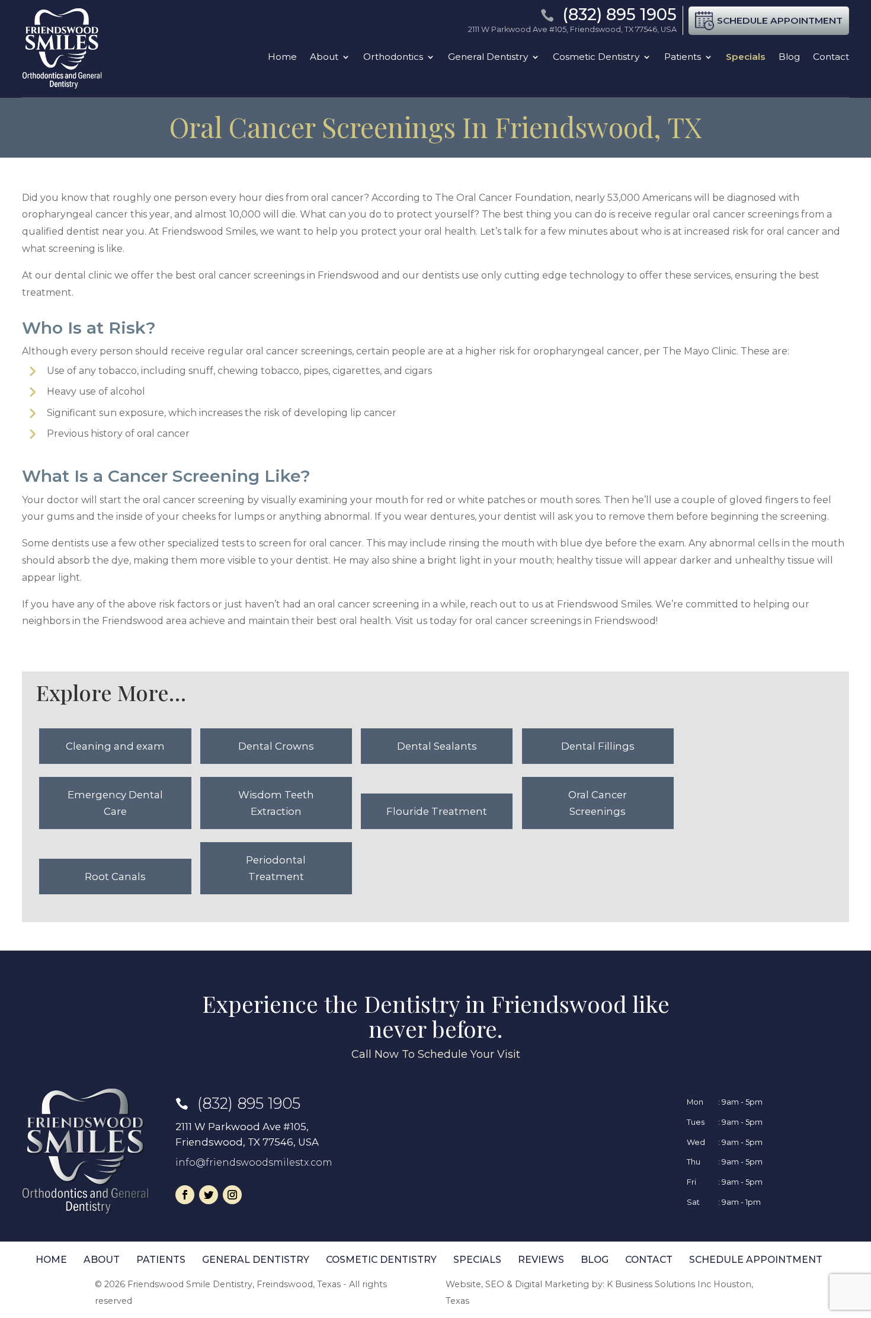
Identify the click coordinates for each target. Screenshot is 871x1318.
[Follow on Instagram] (232, 1194)
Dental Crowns (276, 746)
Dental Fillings (598, 746)
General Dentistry (488, 57)
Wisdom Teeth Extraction (276, 803)
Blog (789, 57)
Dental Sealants (437, 746)
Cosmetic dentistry (381, 1260)
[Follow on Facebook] (184, 1194)
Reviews (541, 1260)
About (324, 57)
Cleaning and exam (115, 746)
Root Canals (115, 876)
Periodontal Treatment (276, 868)
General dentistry (255, 1260)
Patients (682, 57)
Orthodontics (393, 57)
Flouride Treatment (436, 811)
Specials (746, 57)
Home (282, 57)
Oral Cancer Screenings (597, 803)
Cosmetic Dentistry (596, 57)
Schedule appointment (755, 1260)
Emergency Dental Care (115, 803)
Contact (831, 57)
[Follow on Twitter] (208, 1194)
